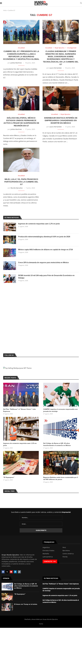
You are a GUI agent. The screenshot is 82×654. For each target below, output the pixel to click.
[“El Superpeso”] (21, 463)
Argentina (46, 547)
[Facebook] (3, 571)
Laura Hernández (55, 68)
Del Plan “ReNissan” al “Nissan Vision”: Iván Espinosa (19, 410)
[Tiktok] (19, 571)
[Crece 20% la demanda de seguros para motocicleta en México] (9, 265)
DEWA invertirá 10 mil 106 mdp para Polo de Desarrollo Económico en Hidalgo (46, 277)
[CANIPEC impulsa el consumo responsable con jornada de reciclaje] (61, 395)
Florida (65, 557)
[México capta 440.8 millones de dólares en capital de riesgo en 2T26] (9, 252)
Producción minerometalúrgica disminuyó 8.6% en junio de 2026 (44, 237)
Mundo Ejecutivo (17, 188)
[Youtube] (11, 571)
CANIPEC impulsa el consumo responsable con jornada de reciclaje (60, 410)
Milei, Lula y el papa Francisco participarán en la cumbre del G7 (21, 182)
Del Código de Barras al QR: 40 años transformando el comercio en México (57, 444)
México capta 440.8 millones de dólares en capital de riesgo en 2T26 (45, 249)
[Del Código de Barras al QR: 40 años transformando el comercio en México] (61, 429)
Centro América (68, 553)
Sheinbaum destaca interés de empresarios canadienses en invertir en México (60, 120)
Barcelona (66, 550)
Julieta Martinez (16, 63)
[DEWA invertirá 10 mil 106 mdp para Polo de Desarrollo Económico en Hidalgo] (9, 278)
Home (41, 624)
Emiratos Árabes (48, 550)
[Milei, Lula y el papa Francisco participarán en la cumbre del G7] (21, 160)
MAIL (54, 561)
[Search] (81, 3)
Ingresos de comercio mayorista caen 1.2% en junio (39, 224)
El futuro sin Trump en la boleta (25, 604)
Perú (64, 547)
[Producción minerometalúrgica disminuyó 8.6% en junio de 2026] (9, 240)
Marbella (46, 553)
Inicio (5, 10)
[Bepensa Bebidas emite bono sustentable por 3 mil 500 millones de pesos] (61, 463)
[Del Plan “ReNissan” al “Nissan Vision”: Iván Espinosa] (21, 395)
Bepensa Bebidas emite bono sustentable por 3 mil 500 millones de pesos (60, 478)
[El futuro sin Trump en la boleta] (7, 607)
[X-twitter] (7, 571)
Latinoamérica (48, 557)
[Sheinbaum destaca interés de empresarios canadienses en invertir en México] (61, 98)
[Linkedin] (15, 571)
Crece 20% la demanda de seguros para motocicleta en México (43, 262)
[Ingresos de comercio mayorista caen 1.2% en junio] (9, 227)
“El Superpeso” (8, 477)
